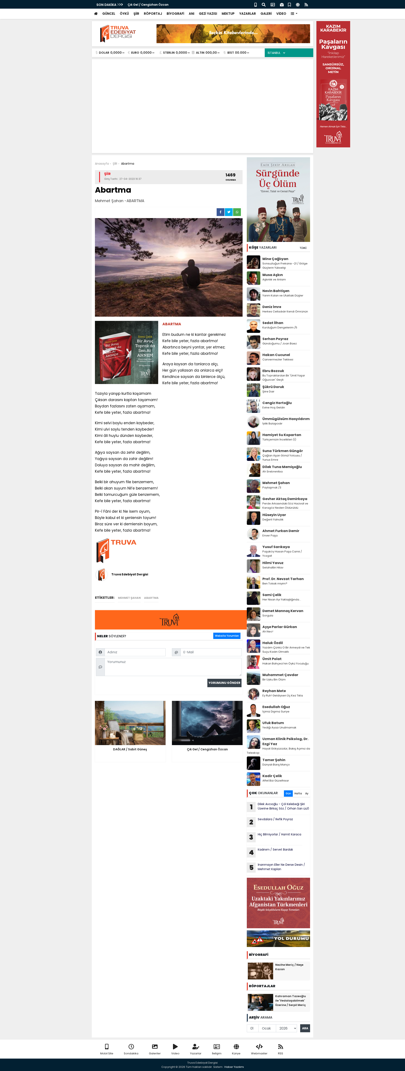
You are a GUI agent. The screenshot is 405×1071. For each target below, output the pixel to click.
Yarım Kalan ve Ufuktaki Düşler (282, 295)
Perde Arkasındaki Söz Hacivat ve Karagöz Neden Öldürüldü (285, 505)
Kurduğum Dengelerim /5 (279, 327)
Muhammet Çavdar (280, 674)
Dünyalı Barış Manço (276, 765)
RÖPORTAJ (153, 13)
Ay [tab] (306, 793)
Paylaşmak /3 (271, 487)
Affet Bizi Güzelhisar (275, 781)
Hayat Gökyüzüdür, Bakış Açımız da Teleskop (278, 751)
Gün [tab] (288, 793)
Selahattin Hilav (272, 568)
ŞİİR (136, 13)
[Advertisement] (202, 93)
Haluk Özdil (272, 642)
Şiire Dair (268, 391)
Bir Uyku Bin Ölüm (274, 680)
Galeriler (155, 1053)
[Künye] (298, 4)
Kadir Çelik (272, 776)
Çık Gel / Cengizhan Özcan (148, 5)
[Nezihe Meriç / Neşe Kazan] (260, 971)
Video (175, 1053)
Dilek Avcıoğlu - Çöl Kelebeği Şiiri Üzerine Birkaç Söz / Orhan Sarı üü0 (279, 807)
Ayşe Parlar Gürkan (279, 626)
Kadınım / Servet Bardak (271, 852)
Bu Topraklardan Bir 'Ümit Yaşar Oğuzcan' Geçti (283, 377)
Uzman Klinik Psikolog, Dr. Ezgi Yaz (285, 741)
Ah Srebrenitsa (272, 471)
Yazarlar (195, 1053)
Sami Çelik (271, 594)
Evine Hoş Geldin (273, 407)
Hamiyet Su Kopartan (281, 434)
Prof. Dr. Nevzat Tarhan (283, 578)
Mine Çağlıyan (275, 258)
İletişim (216, 1053)
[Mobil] (255, 4)
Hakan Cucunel (276, 354)
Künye (236, 1053)
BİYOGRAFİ (175, 13)
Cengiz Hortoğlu (277, 402)
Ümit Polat (272, 658)
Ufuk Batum (273, 722)
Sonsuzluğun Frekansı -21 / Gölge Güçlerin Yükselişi (285, 265)
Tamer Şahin (273, 760)
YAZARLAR (247, 13)
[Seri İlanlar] (289, 4)
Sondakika (131, 1053)
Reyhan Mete (274, 690)
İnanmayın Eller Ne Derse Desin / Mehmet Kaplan (277, 867)
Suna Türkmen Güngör (282, 450)
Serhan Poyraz (275, 338)
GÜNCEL (108, 13)
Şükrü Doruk (273, 386)
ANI (191, 13)
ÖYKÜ (124, 13)
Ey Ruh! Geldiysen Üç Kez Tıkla (282, 696)
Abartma (151, 598)
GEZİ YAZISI (208, 13)
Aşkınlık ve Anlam (274, 279)
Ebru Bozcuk (273, 370)
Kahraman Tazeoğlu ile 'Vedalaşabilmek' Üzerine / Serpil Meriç (290, 1000)
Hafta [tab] (298, 793)
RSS (280, 1053)
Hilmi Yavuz (273, 562)
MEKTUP (228, 13)
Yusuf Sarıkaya (276, 546)
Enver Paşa (270, 535)
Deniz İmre (271, 306)
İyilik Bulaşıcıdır (272, 423)
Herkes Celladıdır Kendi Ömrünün (285, 311)
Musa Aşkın (272, 274)
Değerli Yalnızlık (273, 519)
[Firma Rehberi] (282, 4)
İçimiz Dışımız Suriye (276, 712)
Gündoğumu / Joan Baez (279, 343)
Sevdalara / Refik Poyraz (271, 822)
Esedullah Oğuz (276, 706)
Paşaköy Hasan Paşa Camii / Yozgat (282, 554)
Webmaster (259, 1053)
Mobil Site (106, 1053)
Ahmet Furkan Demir (280, 530)
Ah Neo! (267, 632)
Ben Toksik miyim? (274, 584)
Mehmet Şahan (129, 598)
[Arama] (264, 4)
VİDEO (281, 13)
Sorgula (267, 616)
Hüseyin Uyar (274, 514)
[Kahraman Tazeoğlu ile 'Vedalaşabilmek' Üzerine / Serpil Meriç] (260, 1002)
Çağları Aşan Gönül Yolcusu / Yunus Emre (282, 457)
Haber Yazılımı (234, 1067)
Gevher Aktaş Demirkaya (284, 498)
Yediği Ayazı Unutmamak (279, 728)
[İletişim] (273, 4)
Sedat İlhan (272, 322)
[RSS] (306, 4)
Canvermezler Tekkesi (277, 359)
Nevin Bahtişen (275, 290)
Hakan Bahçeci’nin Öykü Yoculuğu (285, 664)
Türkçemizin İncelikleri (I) (279, 439)
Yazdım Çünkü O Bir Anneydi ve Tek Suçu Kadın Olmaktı (286, 650)
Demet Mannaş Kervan (282, 610)
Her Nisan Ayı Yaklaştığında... (281, 600)
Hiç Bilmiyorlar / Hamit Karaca (275, 837)
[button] (294, 13)
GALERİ (266, 13)
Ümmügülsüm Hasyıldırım (286, 418)
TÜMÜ (303, 248)
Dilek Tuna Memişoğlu (282, 466)
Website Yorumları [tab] (227, 636)
